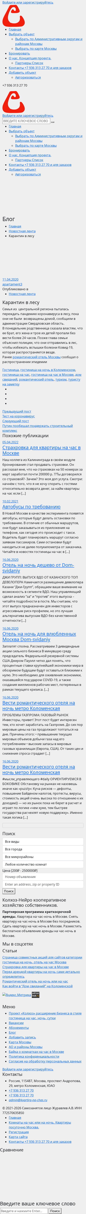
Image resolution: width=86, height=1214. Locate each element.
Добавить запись (22, 1037)
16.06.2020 (10, 560)
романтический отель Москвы (37, 357)
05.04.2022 (10, 442)
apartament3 (12, 284)
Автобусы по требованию (31, 506)
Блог (12, 1032)
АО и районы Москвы (25, 1047)
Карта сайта (18, 1137)
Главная (15, 226)
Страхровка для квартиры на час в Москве (41, 450)
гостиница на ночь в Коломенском (47, 370)
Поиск (9, 891)
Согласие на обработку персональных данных (45, 1061)
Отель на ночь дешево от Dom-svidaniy (38, 568)
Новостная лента (22, 231)
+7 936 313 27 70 (21, 1090)
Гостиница (10, 370)
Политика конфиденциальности (34, 1056)
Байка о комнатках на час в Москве (36, 1051)
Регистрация (19, 1132)
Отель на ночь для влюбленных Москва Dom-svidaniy (39, 636)
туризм (61, 379)
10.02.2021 (10, 501)
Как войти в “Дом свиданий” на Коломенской (37, 986)
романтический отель (36, 379)
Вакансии (16, 1023)
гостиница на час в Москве (52, 374)
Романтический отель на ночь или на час (35, 981)
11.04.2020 (10, 279)
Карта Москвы (20, 1042)
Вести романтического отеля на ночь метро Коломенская (38, 705)
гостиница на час (16, 374)
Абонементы (19, 1027)
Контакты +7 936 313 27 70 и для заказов (40, 1141)
